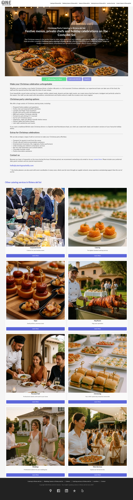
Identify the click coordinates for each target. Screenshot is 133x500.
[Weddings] (35, 436)
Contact (103, 481)
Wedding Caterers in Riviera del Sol (53, 481)
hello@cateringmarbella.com (21, 166)
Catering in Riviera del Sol (34, 481)
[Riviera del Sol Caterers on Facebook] (58, 493)
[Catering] (97, 217)
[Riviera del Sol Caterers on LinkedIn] (66, 493)
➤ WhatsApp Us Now (54, 79)
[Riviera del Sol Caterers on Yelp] (82, 493)
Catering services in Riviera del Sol (82, 481)
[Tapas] (35, 290)
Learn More (35, 255)
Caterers (67, 481)
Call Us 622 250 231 (75, 79)
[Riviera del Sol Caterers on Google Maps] (50, 493)
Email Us (87, 79)
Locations (96, 481)
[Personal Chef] (35, 363)
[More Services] (97, 436)
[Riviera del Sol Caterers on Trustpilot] (74, 493)
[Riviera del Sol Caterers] (6, 3)
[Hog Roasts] (97, 290)
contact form (97, 159)
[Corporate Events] (35, 217)
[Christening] (97, 363)
